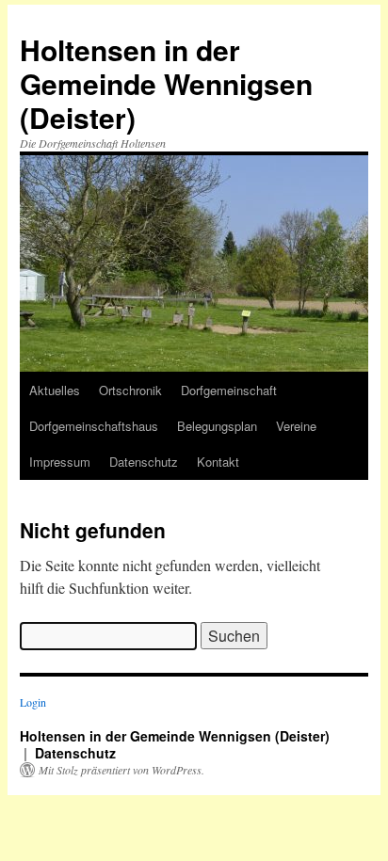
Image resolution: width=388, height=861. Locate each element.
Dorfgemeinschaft (229, 390)
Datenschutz (143, 461)
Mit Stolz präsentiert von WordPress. (121, 769)
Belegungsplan (217, 426)
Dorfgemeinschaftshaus (93, 426)
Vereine (296, 426)
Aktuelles (54, 390)
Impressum (59, 461)
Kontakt (218, 461)
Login (33, 702)
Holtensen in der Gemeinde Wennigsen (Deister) (166, 83)
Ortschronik (130, 390)
